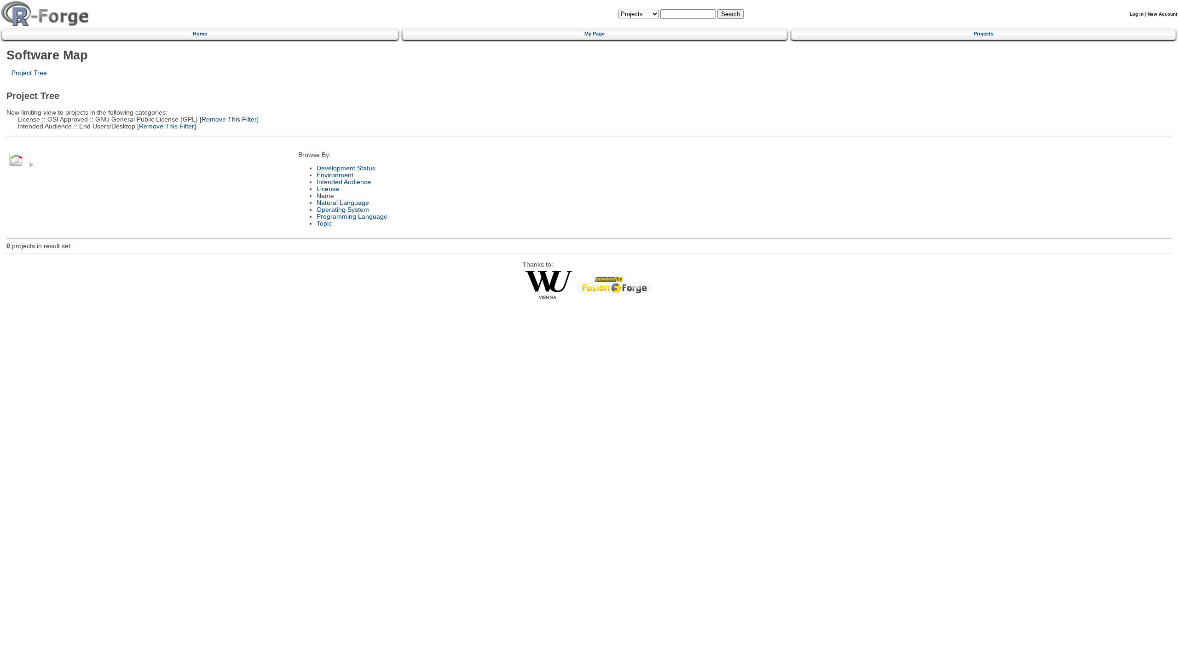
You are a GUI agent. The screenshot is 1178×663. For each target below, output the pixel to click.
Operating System (343, 209)
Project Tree (29, 73)
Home (200, 33)
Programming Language (352, 216)
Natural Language (343, 202)
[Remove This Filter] (228, 119)
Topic (324, 223)
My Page (594, 33)
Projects (983, 33)
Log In (1136, 14)
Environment (335, 175)
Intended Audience (344, 182)
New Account (1162, 14)
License (328, 189)
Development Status (346, 168)
